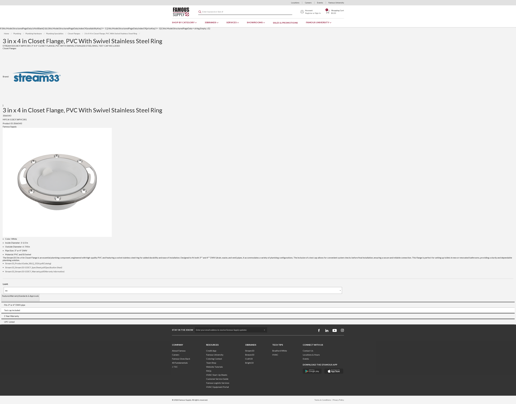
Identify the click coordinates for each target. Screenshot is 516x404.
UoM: (5, 284)
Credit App (211, 350)
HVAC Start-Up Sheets (216, 375)
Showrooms (255, 22)
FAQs (208, 370)
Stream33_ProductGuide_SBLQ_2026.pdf (28, 263)
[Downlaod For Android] (312, 371)
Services (231, 22)
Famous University (336, 2)
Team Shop (211, 362)
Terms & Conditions (322, 400)
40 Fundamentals (180, 362)
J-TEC (175, 366)
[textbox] (245, 12)
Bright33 (249, 362)
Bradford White (279, 350)
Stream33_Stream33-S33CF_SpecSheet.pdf (33, 267)
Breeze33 (249, 354)
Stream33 (249, 350)
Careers (308, 2)
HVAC (275, 354)
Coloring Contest (214, 358)
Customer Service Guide (217, 379)
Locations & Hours (311, 354)
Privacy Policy (338, 400)
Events (320, 2)
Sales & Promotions (285, 22)
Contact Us (308, 350)
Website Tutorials (214, 366)
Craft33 (248, 358)
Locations (295, 2)
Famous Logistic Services (217, 383)
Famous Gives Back (181, 358)
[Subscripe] (263, 330)
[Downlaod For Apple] (333, 371)
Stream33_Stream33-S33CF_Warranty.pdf (34, 271)
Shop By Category (183, 22)
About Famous (179, 350)
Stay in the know (182, 330)
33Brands (211, 22)
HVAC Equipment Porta (217, 387)
